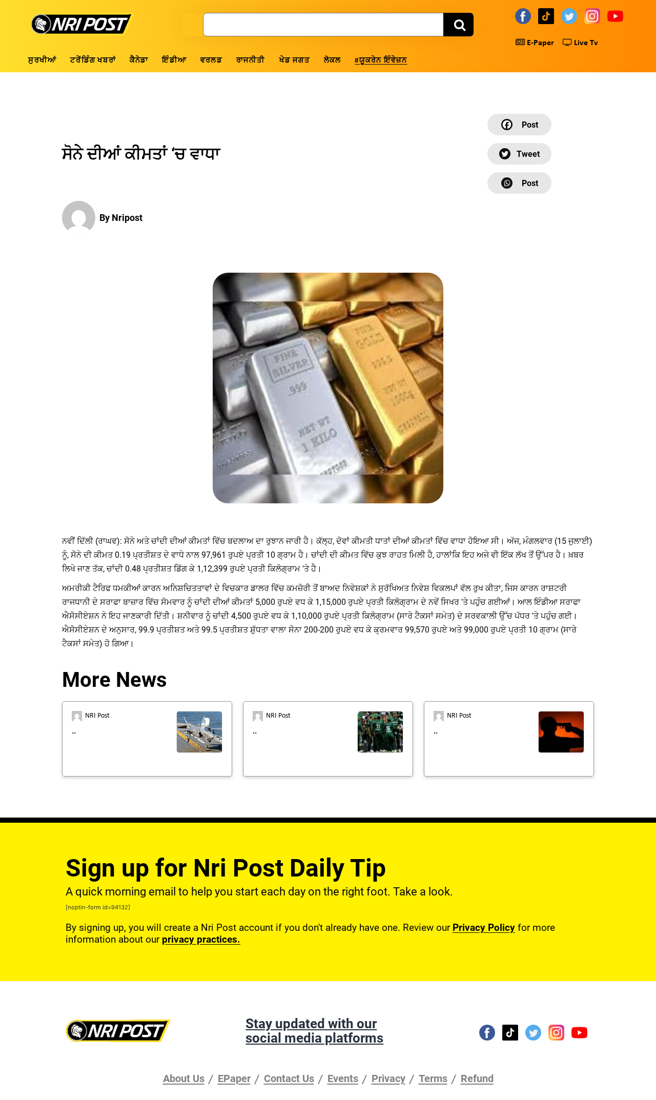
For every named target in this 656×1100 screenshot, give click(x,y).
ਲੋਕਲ (332, 61)
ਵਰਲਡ (211, 61)
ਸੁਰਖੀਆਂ (42, 61)
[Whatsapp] (519, 183)
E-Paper (539, 43)
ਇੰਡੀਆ (174, 61)
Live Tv (585, 43)
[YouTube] (616, 15)
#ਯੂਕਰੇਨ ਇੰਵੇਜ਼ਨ (381, 61)
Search (458, 24)
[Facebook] (524, 15)
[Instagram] (593, 15)
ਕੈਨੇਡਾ (139, 61)
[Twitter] (570, 15)
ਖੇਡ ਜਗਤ (294, 61)
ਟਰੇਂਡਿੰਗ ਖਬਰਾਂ (93, 61)
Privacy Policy (484, 927)
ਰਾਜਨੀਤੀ (250, 61)
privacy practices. (201, 939)
